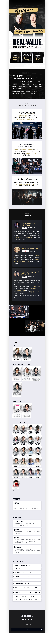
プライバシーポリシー (27, 624)
